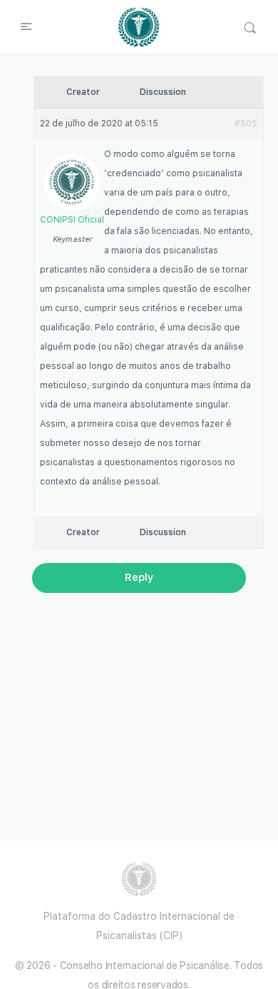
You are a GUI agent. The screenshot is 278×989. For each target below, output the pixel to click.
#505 (246, 123)
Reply (139, 577)
